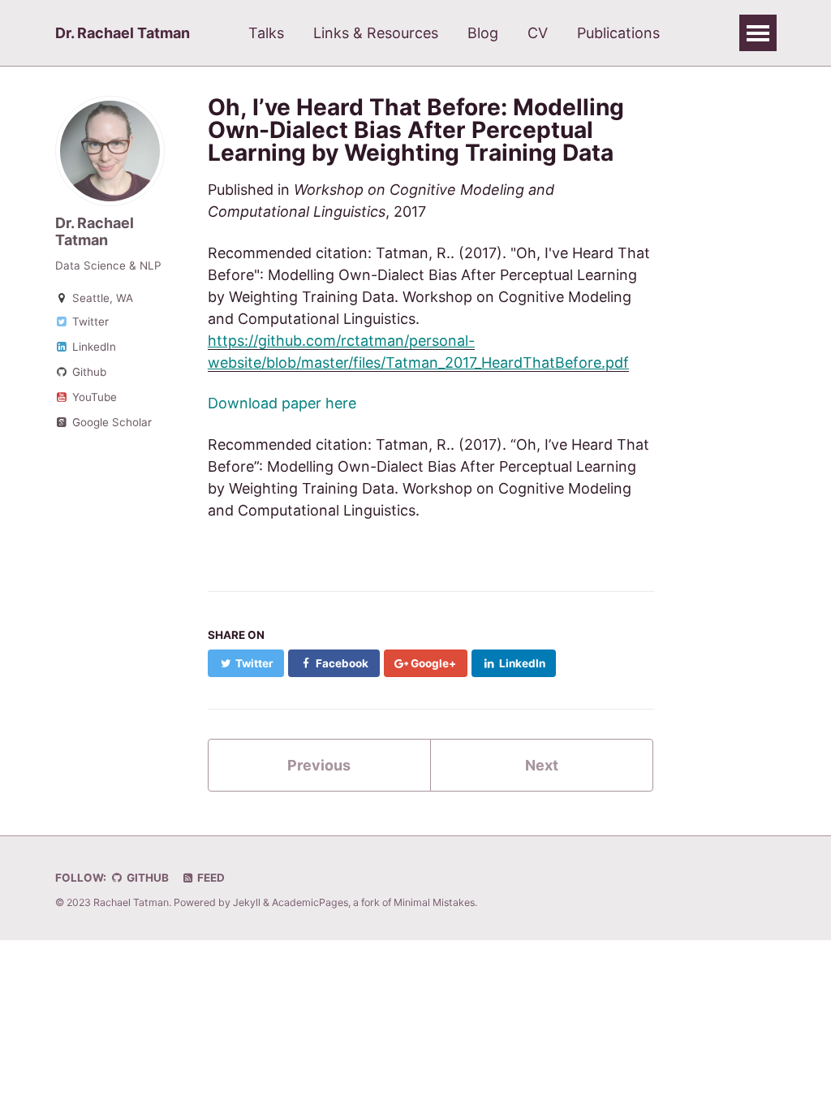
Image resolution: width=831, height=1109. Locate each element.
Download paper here (282, 403)
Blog (482, 32)
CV (537, 32)
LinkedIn (92, 346)
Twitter (89, 321)
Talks (266, 32)
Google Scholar (110, 422)
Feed (210, 877)
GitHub (146, 877)
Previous (319, 765)
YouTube (93, 397)
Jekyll (246, 902)
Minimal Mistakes (434, 902)
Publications (618, 32)
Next (541, 765)
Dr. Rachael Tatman (122, 32)
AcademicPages (310, 902)
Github (87, 371)
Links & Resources (375, 32)
